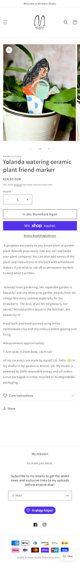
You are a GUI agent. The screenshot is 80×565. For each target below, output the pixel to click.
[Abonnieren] (67, 495)
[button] (5, 22)
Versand (18, 184)
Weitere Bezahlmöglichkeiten (40, 235)
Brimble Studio (33, 557)
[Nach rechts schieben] (49, 148)
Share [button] (11, 408)
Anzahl (7, 191)
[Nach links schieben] (30, 148)
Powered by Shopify (52, 557)
